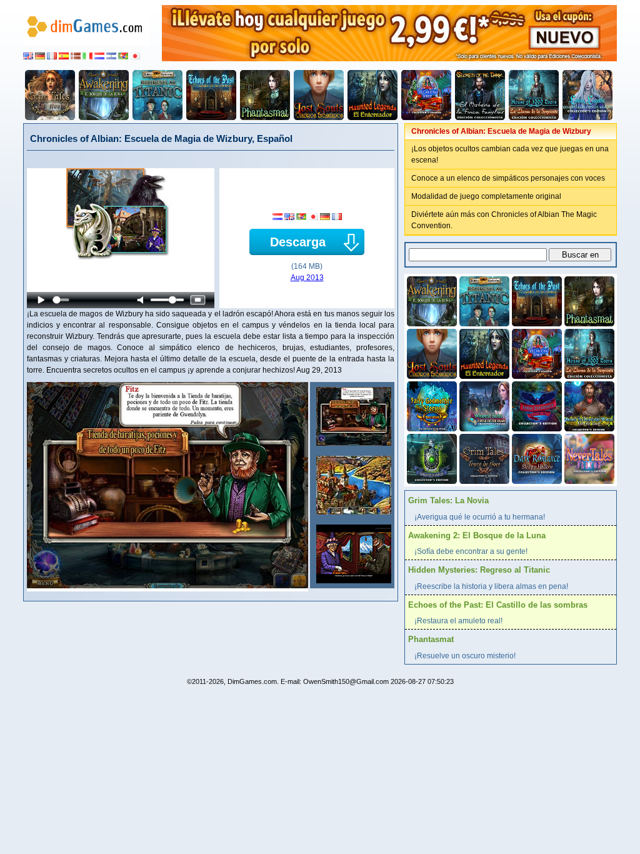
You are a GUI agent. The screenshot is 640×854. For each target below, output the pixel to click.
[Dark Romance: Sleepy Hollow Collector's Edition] (535, 457)
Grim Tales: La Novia (448, 500)
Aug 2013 (307, 277)
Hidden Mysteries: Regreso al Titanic (479, 570)
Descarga (298, 242)
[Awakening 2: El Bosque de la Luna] (104, 95)
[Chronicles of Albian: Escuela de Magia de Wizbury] (352, 416)
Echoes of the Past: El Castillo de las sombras (498, 605)
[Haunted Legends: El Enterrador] (373, 95)
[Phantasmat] (265, 95)
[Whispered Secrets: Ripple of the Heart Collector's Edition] (483, 405)
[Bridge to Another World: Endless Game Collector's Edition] (588, 405)
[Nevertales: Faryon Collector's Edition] (588, 457)
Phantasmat (431, 639)
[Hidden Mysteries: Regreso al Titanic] (157, 95)
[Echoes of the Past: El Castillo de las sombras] (211, 95)
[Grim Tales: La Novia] (50, 95)
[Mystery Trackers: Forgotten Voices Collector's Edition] (430, 457)
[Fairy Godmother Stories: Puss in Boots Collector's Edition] (430, 405)
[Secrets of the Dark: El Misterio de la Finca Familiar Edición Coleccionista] (480, 95)
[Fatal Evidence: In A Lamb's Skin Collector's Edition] (535, 405)
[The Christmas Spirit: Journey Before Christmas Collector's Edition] (426, 95)
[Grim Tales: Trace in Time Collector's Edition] (483, 457)
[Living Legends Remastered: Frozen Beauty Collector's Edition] (587, 95)
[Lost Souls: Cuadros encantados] (319, 95)
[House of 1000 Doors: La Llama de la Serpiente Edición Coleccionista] (534, 95)
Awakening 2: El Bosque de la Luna (477, 535)
